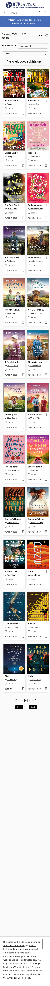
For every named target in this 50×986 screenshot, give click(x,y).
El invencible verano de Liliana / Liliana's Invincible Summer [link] (13, 624)
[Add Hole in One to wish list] (46, 113)
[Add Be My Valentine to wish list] (22, 113)
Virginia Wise (35, 418)
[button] (40, 36)
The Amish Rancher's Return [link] (13, 310)
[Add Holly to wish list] (46, 689)
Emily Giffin (34, 470)
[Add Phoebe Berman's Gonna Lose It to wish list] (22, 480)
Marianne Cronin (36, 209)
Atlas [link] (7, 676)
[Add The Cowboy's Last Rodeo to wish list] (46, 270)
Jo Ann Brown (12, 366)
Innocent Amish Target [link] (13, 257)
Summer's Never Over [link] (13, 519)
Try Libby (11, 20)
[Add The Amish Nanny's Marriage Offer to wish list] (46, 375)
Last (33, 707)
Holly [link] (30, 676)
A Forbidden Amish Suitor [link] (36, 414)
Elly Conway (35, 627)
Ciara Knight (12, 418)
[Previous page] (16, 700)
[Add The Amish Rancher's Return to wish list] (22, 323)
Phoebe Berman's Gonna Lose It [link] (13, 467)
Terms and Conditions (13, 945)
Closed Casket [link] (11, 153)
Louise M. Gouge (36, 261)
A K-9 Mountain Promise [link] (36, 310)
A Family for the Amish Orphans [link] (13, 362)
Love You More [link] (35, 467)
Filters (7, 54)
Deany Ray (11, 104)
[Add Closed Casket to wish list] (22, 166)
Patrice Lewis (35, 366)
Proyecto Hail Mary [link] (13, 571)
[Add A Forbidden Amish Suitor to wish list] (46, 427)
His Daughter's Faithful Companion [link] (13, 414)
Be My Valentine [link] (12, 100)
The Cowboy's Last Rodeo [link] (36, 257)
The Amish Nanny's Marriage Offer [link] (36, 362)
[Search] (4, 13)
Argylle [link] (31, 624)
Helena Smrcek (36, 313)
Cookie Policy (24, 977)
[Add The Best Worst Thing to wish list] (22, 218)
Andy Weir (11, 575)
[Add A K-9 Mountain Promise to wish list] (46, 323)
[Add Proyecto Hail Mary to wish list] (22, 584)
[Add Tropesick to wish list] (46, 166)
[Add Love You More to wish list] (46, 480)
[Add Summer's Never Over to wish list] (22, 532)
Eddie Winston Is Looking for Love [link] (36, 205)
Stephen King (35, 680)
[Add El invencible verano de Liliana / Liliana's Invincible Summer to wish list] (22, 637)
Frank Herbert (35, 575)
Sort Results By (9, 45)
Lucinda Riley (12, 680)
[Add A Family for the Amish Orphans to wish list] (22, 375)
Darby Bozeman (13, 523)
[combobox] (19, 13)
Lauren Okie (35, 156)
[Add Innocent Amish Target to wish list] (22, 270)
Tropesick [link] (32, 153)
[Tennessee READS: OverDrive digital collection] (25, 4)
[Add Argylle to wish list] (46, 637)
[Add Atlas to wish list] (22, 689)
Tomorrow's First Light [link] (36, 519)
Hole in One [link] (33, 100)
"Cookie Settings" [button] (22, 967)
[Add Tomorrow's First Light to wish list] (46, 532)
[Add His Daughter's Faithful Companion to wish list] (22, 427)
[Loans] (39, 13)
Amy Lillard (11, 313)
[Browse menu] (45, 13)
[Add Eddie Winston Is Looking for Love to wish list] (46, 218)
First (19, 707)
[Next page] (36, 700)
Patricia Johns (12, 261)
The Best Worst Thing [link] (13, 205)
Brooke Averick (13, 470)
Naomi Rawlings (36, 523)
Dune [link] (30, 571)
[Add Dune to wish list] (46, 584)
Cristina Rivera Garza (14, 627)
